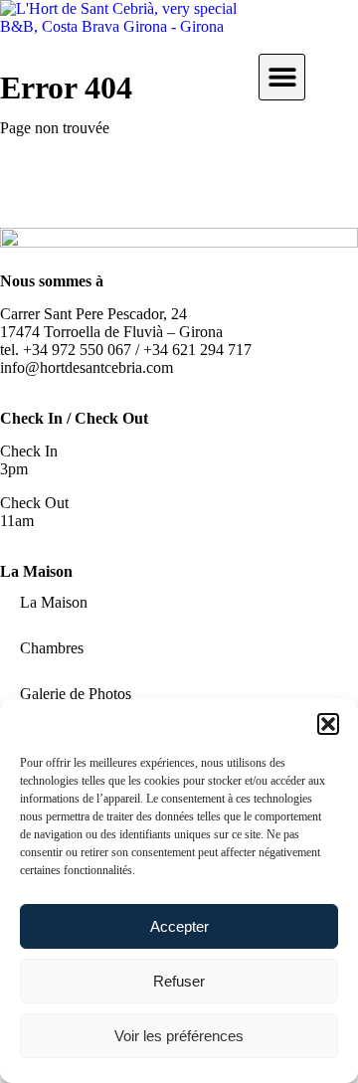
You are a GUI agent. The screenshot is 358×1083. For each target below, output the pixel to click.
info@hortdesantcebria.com (86, 367)
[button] (328, 724)
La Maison (54, 602)
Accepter (179, 926)
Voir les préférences (179, 1035)
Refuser (179, 981)
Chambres (52, 647)
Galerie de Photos (75, 693)
